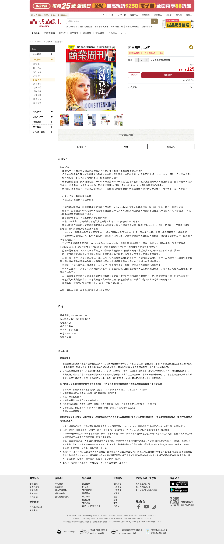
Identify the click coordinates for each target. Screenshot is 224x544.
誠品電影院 (87, 490)
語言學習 (37, 83)
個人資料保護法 (62, 496)
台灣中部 (117, 486)
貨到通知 (168, 75)
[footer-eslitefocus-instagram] (154, 506)
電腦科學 (37, 87)
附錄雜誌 (37, 121)
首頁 (31, 41)
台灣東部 (117, 493)
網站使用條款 (61, 490)
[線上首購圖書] (178, 24)
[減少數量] (136, 60)
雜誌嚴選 (37, 54)
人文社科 (37, 75)
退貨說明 (171, 146)
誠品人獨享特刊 (143, 486)
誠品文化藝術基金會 (91, 506)
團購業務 (34, 510)
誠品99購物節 (71, 26)
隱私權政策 (60, 493)
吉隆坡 (116, 506)
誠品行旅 (86, 499)
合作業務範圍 (36, 507)
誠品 (86, 486)
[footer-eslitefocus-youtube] (146, 506)
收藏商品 (158, 15)
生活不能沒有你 (117, 26)
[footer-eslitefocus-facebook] (139, 506)
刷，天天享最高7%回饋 (146, 52)
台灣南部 (117, 490)
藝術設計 (37, 64)
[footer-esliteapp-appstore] (179, 483)
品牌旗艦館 (49, 33)
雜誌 (39, 41)
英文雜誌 (37, 127)
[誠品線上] (46, 23)
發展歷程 (34, 493)
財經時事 (59, 41)
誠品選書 (74, 33)
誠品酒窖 (86, 503)
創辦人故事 (35, 486)
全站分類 (36, 33)
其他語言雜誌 (39, 132)
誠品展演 (86, 496)
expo (123, 33)
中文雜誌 (48, 41)
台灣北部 (117, 483)
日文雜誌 (37, 111)
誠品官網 (86, 483)
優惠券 (169, 15)
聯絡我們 (59, 486)
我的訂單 (146, 15)
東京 (115, 503)
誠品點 (179, 15)
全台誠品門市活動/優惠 (146, 490)
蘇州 (115, 499)
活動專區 (112, 33)
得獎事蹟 (34, 496)
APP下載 (122, 15)
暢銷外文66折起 (132, 26)
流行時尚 (37, 71)
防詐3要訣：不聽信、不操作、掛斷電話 (51, 15)
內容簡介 (81, 146)
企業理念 (34, 483)
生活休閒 (37, 95)
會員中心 (134, 15)
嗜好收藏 (37, 68)
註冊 (111, 15)
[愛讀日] (112, 6)
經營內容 (34, 490)
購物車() (190, 15)
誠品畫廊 (100, 33)
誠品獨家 (87, 33)
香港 (115, 496)
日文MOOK (38, 116)
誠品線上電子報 (143, 483)
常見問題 (59, 483)
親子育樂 (37, 103)
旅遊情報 (37, 91)
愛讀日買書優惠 (86, 26)
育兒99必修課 (146, 26)
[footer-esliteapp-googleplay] (179, 489)
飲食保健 (37, 99)
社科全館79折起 (101, 26)
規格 (126, 146)
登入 (102, 15)
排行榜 (62, 33)
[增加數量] (147, 60)
